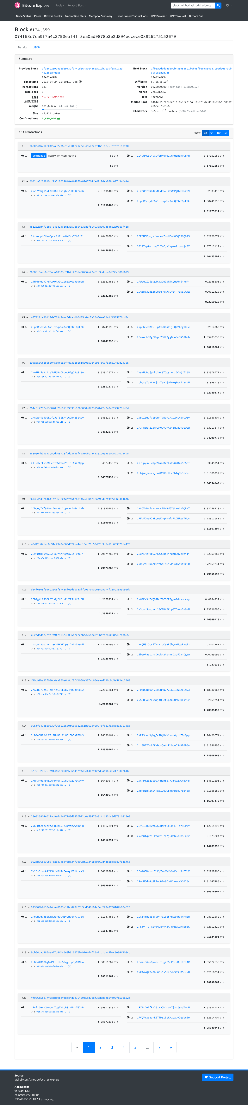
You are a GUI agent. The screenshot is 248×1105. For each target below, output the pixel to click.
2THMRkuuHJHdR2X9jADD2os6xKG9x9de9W (57, 281)
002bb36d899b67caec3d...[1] (54, 921)
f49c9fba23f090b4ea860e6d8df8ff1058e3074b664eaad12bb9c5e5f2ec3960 (80, 680)
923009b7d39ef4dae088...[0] (54, 966)
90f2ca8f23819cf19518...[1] (54, 331)
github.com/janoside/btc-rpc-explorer (37, 1079)
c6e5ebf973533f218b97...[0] (54, 376)
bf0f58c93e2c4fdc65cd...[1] (54, 240)
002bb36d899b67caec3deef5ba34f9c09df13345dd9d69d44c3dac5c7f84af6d (80, 861)
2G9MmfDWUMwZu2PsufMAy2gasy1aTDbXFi (57, 554)
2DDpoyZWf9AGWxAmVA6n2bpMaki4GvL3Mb (57, 508)
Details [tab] (22, 47)
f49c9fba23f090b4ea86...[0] (54, 739)
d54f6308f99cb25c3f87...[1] (54, 648)
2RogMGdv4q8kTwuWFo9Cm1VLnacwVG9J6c (57, 916)
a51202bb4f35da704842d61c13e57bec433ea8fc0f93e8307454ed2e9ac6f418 (79, 226)
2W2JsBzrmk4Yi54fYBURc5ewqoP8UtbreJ (57, 871)
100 (219, 133)
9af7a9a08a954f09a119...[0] (54, 421)
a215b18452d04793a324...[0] (54, 195)
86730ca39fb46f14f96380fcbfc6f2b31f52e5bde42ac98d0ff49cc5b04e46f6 (79, 499)
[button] (60, 5)
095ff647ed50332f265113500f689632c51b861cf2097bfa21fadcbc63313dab (80, 725)
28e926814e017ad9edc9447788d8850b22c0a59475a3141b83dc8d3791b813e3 (80, 816)
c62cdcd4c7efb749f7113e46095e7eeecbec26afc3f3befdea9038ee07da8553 (80, 635)
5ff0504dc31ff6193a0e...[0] (54, 285)
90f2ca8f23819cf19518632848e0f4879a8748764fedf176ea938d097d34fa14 (79, 181)
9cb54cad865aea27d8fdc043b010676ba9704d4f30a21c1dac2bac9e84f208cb (80, 952)
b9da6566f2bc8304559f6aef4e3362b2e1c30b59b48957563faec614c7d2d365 (79, 362)
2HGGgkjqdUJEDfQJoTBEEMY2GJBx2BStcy (57, 417)
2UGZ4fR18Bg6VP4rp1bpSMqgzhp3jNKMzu (57, 962)
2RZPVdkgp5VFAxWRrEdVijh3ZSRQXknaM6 (57, 191)
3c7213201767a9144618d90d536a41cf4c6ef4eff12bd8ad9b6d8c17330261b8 (80, 771)
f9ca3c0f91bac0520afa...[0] (54, 558)
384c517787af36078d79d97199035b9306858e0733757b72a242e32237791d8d (79, 408)
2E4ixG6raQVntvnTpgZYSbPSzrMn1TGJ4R (57, 1007)
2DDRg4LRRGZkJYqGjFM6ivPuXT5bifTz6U (57, 599)
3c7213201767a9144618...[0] (54, 830)
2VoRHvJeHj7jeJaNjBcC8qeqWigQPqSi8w (57, 372)
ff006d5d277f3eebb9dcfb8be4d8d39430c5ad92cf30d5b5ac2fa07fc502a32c (80, 997)
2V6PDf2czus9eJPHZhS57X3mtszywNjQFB (57, 826)
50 (211, 133)
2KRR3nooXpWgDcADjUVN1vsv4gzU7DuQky (57, 780)
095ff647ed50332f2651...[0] (54, 784)
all (226, 133)
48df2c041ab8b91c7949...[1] (54, 603)
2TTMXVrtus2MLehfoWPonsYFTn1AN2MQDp (57, 463)
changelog (47, 1099)
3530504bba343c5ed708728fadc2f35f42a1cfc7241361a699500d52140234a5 (79, 453)
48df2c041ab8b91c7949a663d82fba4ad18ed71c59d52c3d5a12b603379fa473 (80, 544)
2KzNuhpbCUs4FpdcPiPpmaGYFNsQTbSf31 (57, 236)
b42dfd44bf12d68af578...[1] (54, 512)
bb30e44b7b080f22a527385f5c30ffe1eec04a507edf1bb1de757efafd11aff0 (79, 146)
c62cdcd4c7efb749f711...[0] (54, 694)
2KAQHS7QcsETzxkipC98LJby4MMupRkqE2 (57, 690)
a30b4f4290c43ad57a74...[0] (54, 467)
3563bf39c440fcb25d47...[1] (54, 875)
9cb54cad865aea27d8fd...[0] (54, 1011)
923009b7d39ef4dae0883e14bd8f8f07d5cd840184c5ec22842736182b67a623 (80, 907)
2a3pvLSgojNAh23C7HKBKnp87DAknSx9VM (57, 644)
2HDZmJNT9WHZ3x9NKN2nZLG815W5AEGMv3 (57, 735)
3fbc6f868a (32, 1094)
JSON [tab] (36, 47)
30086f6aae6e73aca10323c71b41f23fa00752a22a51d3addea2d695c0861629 (79, 272)
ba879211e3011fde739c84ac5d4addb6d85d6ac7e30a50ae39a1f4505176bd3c (79, 317)
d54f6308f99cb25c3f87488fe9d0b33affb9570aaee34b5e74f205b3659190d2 (80, 589)
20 (205, 133)
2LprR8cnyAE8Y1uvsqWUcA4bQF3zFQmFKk (57, 327)
